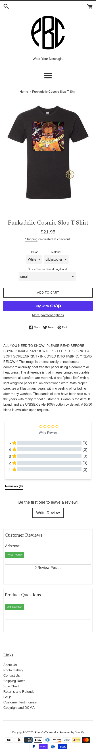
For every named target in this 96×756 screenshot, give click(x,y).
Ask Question (14, 607)
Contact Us (11, 675)
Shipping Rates (14, 681)
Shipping (31, 239)
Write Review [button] (48, 432)
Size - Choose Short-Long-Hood (47, 269)
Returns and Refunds (18, 691)
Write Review (48, 513)
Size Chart (11, 686)
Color (34, 252)
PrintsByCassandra (46, 732)
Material (56, 252)
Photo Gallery (13, 670)
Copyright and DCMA (19, 707)
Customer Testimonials (20, 702)
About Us (10, 665)
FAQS (7, 697)
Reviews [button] (14, 486)
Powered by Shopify (72, 732)
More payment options (48, 315)
